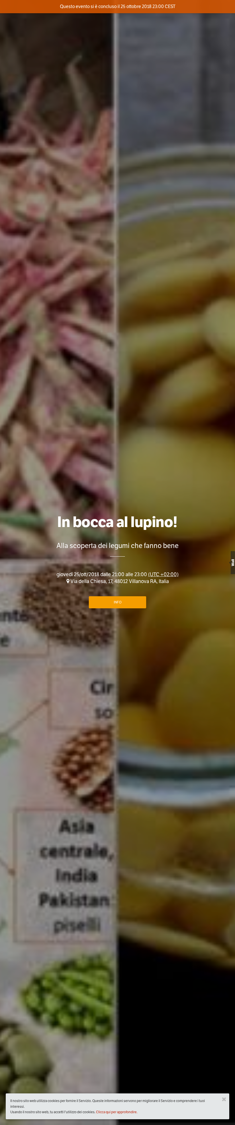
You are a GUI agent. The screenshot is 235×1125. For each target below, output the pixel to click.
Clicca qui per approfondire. (117, 1112)
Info (118, 602)
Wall (233, 562)
